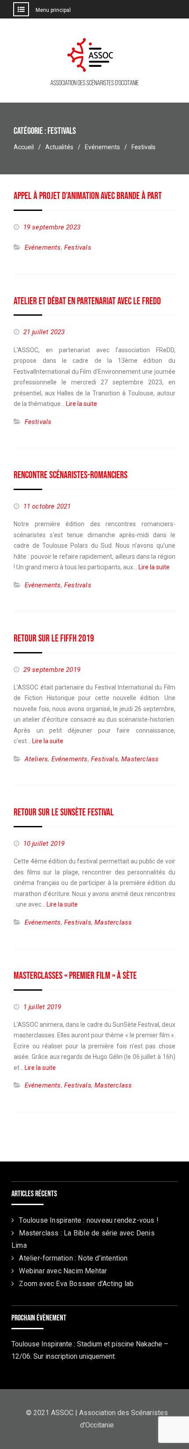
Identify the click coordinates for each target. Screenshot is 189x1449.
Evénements (43, 247)
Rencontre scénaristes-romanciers (70, 475)
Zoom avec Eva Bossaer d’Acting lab (76, 1283)
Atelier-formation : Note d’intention (73, 1258)
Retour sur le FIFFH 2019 (54, 639)
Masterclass (140, 759)
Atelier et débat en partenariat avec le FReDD (87, 301)
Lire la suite (81, 403)
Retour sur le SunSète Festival (64, 813)
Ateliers (36, 759)
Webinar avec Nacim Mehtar (63, 1271)
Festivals (77, 247)
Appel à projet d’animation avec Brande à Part (88, 196)
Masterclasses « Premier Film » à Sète (75, 976)
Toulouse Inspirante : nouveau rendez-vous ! (89, 1220)
